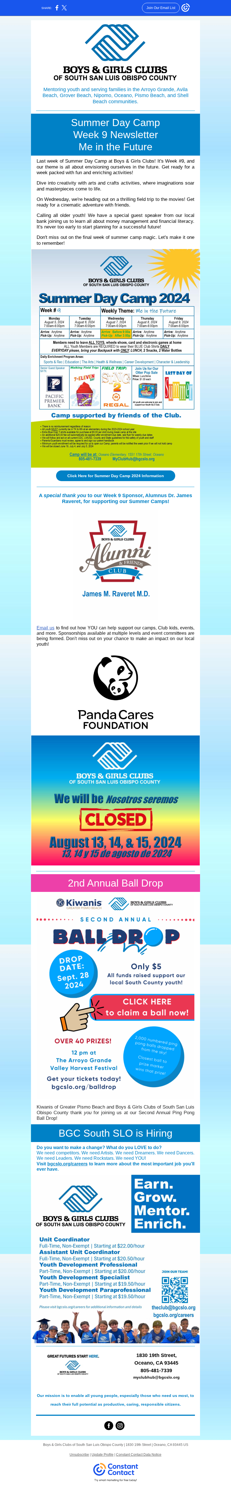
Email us (45, 627)
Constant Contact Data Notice (138, 1455)
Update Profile (103, 1455)
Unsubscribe (79, 1455)
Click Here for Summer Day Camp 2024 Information (115, 476)
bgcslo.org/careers (67, 1163)
